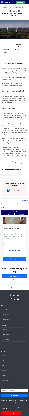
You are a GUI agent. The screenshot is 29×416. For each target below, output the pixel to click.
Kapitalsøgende (6, 314)
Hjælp (3, 360)
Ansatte (17, 243)
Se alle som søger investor (14, 259)
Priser (3, 355)
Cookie (4, 375)
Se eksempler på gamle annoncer (14, 287)
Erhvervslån (5, 329)
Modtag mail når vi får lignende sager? (11, 413)
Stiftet (23, 243)
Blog (3, 365)
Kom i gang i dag (14, 276)
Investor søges (6, 319)
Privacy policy (25, 200)
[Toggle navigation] (27, 2)
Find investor (5, 339)
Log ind (21, 280)
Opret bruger (20, 2)
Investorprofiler (6, 309)
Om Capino (5, 370)
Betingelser (5, 344)
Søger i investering (8, 243)
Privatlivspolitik (6, 380)
